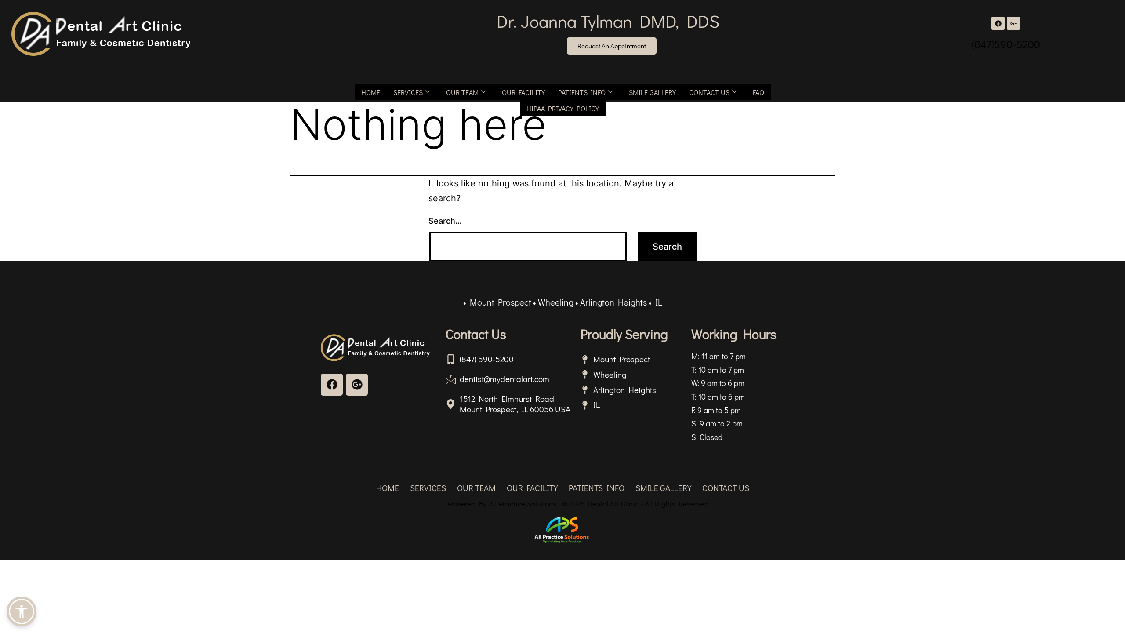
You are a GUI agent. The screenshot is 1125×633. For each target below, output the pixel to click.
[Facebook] (998, 23)
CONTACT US (709, 92)
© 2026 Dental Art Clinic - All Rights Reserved (635, 503)
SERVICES (408, 92)
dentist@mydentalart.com (504, 378)
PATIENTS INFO (582, 92)
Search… (445, 221)
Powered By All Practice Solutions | (504, 503)
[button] (21, 611)
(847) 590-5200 (487, 358)
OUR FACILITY (523, 92)
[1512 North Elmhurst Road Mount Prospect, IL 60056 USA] (451, 404)
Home (370, 92)
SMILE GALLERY (652, 92)
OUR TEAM (462, 92)
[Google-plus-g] (1013, 23)
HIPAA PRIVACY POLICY (562, 108)
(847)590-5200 (1006, 44)
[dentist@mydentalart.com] (451, 379)
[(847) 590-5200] (451, 359)
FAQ (758, 92)
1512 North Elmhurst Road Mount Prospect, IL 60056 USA (515, 404)
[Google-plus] (357, 385)
